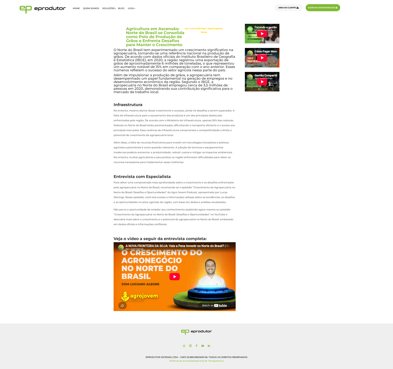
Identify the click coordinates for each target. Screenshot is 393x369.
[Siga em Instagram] (190, 345)
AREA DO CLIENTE (287, 7)
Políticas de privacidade (182, 360)
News (204, 32)
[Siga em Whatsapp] (184, 345)
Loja (131, 8)
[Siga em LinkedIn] (208, 345)
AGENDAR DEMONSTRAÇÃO (321, 7)
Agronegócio (215, 28)
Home (76, 8)
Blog (121, 8)
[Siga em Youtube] (202, 345)
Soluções (108, 8)
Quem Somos (91, 8)
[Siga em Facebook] (196, 345)
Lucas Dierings (197, 28)
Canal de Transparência (211, 360)
